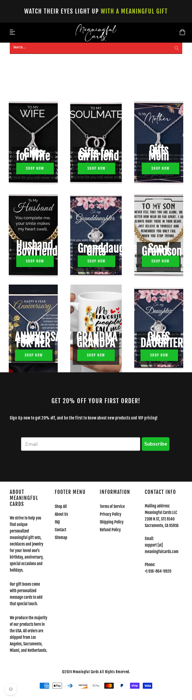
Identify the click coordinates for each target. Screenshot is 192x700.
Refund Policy (110, 529)
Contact (60, 529)
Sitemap (61, 537)
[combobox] (96, 48)
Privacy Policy (110, 514)
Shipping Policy (112, 521)
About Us (61, 514)
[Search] (176, 48)
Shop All (61, 506)
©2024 (67, 672)
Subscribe (155, 444)
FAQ (57, 521)
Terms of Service (112, 506)
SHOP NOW (35, 168)
